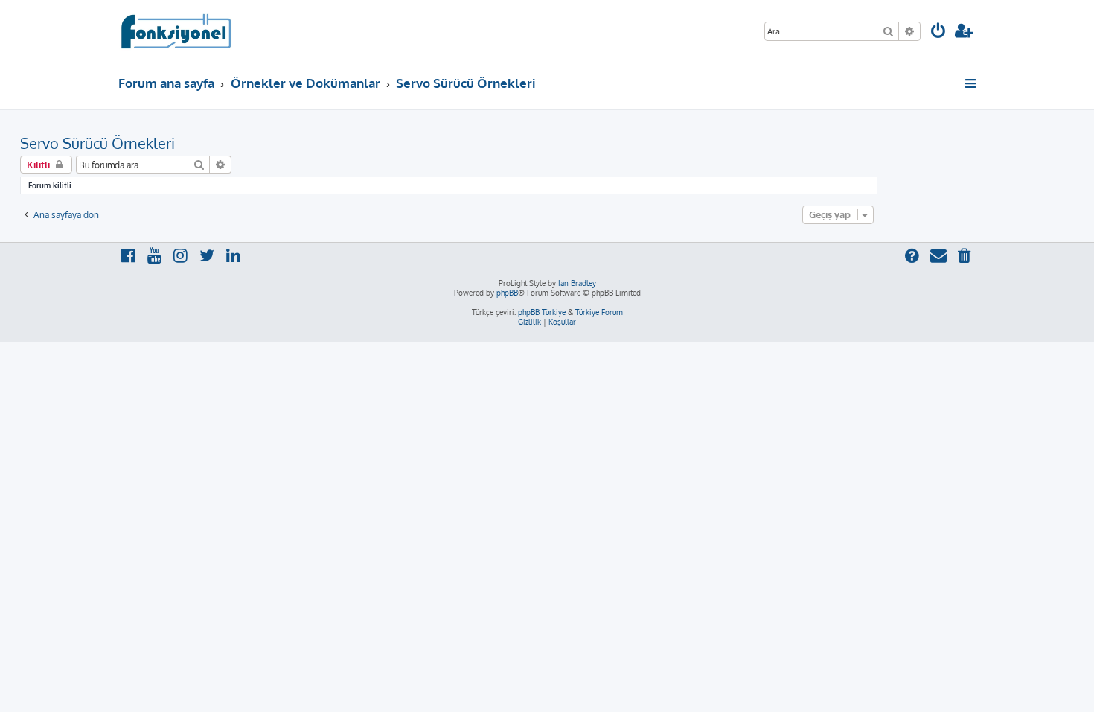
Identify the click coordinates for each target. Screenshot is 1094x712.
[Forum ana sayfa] (175, 29)
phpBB (507, 292)
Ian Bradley (577, 283)
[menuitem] (938, 32)
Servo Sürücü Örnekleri (97, 143)
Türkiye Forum (599, 312)
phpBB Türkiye (542, 312)
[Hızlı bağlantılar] (971, 83)
